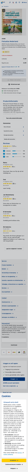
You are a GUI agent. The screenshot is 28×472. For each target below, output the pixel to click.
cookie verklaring (8, 454)
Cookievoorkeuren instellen (13, 464)
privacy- (20, 452)
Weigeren (13, 468)
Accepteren (13, 460)
